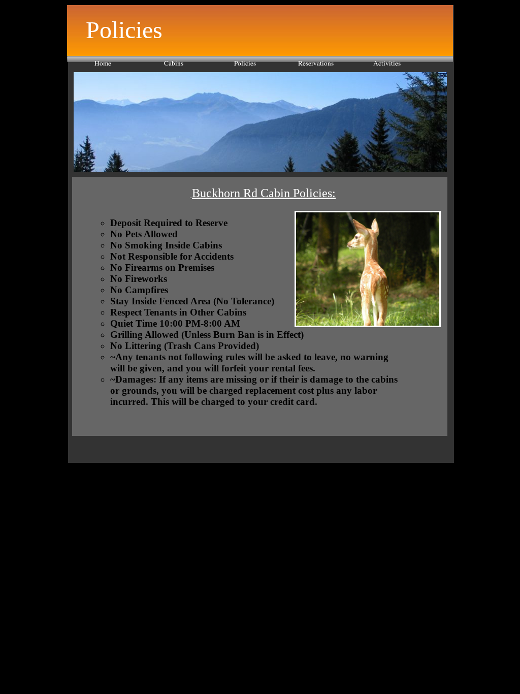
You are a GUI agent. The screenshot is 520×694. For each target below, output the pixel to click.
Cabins (173, 63)
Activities (387, 63)
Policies (245, 63)
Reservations (316, 63)
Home (102, 63)
